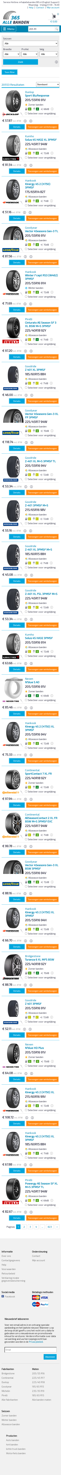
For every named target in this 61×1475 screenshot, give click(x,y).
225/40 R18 (38, 1382)
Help (31, 7)
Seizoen (7, 38)
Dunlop (5, 1382)
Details (16, 126)
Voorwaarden (9, 1269)
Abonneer (50, 1357)
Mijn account (53, 7)
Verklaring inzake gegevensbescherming (13, 1279)
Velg (42, 49)
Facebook (9, 1296)
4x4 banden (12, 1444)
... (42, 1226)
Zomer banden (9, 1415)
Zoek (20, 62)
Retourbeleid (8, 1273)
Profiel (25, 49)
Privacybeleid (36, 1341)
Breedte (7, 49)
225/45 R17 (38, 1377)
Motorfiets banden (16, 1453)
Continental (7, 1377)
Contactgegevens (11, 1260)
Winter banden (9, 1419)
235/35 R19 (38, 1390)
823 (50, 1226)
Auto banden (12, 1440)
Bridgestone (8, 1373)
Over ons (6, 1255)
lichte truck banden (15, 1448)
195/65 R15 (38, 1386)
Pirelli (5, 1395)
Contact (40, 7)
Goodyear (7, 1386)
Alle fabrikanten (10, 1399)
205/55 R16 (38, 1373)
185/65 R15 (38, 1395)
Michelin (6, 1390)
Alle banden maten (41, 1399)
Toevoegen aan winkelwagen (42, 126)
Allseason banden (11, 1424)
